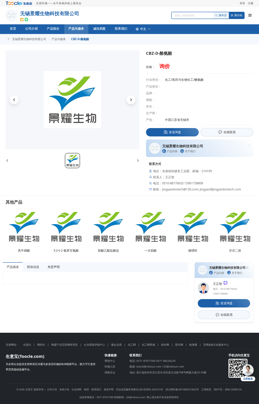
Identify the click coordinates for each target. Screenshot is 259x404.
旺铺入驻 (110, 366)
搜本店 (223, 15)
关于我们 (190, 151)
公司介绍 (31, 28)
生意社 (27, 344)
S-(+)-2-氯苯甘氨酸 (66, 250)
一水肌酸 (150, 250)
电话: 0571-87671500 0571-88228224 (152, 361)
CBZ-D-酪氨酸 (80, 39)
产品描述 (13, 267)
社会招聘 (77, 389)
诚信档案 (99, 28)
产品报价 (53, 28)
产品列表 (172, 151)
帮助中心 (110, 361)
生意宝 (29, 389)
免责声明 (54, 267)
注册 (250, 3)
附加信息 (33, 267)
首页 (13, 28)
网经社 (41, 344)
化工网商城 (148, 344)
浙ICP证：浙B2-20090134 (228, 389)
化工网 (132, 344)
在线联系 (230, 132)
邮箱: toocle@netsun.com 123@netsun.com (157, 366)
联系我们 (121, 28)
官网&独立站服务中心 (216, 344)
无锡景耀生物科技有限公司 (29, 39)
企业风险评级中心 (94, 344)
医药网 (179, 344)
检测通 (193, 344)
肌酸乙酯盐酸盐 (108, 250)
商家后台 (110, 372)
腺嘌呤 (192, 250)
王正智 (218, 284)
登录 (242, 3)
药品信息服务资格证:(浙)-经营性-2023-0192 (139, 389)
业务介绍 (64, 389)
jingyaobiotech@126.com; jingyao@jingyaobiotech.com (201, 189)
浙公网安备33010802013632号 (182, 389)
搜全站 (238, 15)
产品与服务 (76, 28)
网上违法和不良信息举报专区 (163, 397)
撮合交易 (116, 344)
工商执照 (206, 389)
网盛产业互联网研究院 (64, 344)
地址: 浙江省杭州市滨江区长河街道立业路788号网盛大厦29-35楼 (168, 372)
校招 (86, 389)
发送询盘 (175, 132)
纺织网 (165, 344)
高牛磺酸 (24, 250)
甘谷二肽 (235, 250)
